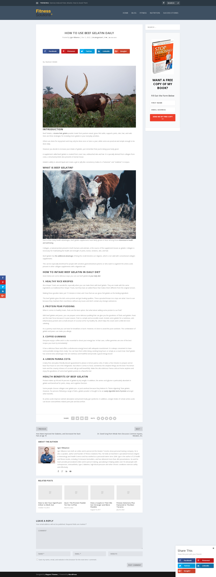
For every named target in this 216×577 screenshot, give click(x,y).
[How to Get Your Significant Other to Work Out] (50, 492)
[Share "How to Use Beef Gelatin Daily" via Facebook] (73, 418)
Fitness (143, 13)
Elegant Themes (51, 574)
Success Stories (170, 13)
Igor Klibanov (75, 37)
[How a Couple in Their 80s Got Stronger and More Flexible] (102, 492)
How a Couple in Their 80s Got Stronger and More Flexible (101, 505)
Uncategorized (97, 37)
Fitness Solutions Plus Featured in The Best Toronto (126, 505)
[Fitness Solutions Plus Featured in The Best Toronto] (128, 492)
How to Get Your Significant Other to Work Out (50, 504)
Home (125, 13)
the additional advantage (64, 256)
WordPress (73, 574)
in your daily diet (94, 276)
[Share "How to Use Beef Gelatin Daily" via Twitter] (77, 418)
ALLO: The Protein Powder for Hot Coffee (75, 504)
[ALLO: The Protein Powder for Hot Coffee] (76, 492)
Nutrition (155, 13)
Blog (134, 13)
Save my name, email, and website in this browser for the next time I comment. (68, 560)
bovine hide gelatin (61, 133)
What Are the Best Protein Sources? (63, 3)
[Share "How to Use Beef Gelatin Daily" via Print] (86, 418)
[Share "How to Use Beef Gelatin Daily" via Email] (82, 418)
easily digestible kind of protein (115, 391)
